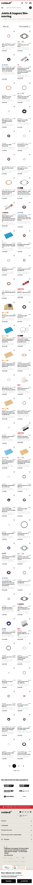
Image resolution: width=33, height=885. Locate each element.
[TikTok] (28, 812)
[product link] (8, 67)
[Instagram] (25, 812)
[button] (16, 821)
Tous (24, 796)
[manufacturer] (8, 785)
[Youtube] (20, 812)
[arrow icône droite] (23, 766)
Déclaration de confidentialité (9, 876)
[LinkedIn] (30, 812)
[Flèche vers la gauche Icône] (10, 766)
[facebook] (23, 812)
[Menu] (11, 866)
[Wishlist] (26, 3)
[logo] (6, 2)
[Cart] (30, 3)
